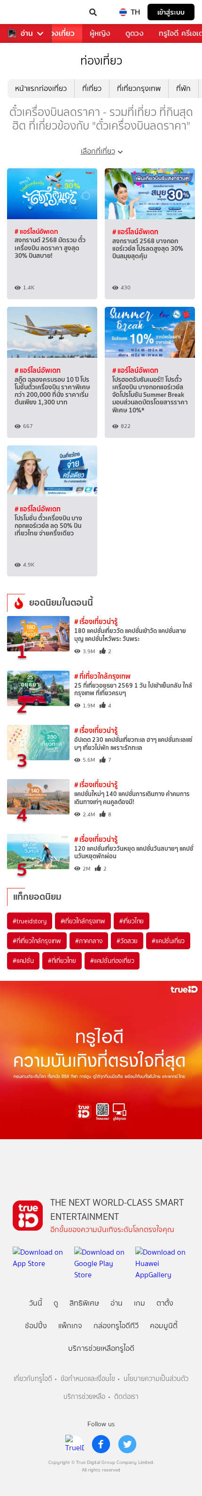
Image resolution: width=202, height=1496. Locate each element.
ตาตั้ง (164, 1303)
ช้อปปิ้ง (36, 1325)
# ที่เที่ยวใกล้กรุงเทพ (102, 676)
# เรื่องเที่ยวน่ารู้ (95, 621)
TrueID (26, 12)
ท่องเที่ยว (60, 33)
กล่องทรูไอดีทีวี (116, 1325)
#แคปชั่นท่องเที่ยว (112, 960)
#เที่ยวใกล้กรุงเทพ (83, 921)
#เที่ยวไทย (131, 921)
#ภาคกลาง (88, 940)
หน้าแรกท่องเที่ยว (41, 88)
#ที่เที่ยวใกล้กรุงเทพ (37, 940)
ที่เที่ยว (91, 88)
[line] (74, 1444)
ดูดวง (134, 33)
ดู (56, 1303)
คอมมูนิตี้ (164, 1325)
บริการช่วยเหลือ (84, 1397)
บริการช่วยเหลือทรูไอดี (101, 1348)
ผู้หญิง (100, 33)
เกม (139, 1303)
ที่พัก (183, 88)
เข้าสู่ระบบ (171, 12)
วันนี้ (35, 1303)
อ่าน (27, 33)
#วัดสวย (127, 940)
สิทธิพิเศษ (84, 1303)
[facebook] (101, 1444)
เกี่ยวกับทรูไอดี (33, 1379)
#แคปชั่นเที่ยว (168, 940)
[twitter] (127, 1444)
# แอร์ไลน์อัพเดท (36, 231)
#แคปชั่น (23, 960)
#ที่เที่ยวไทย (62, 960)
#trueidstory (30, 921)
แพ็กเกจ (70, 1325)
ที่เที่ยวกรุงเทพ (139, 88)
